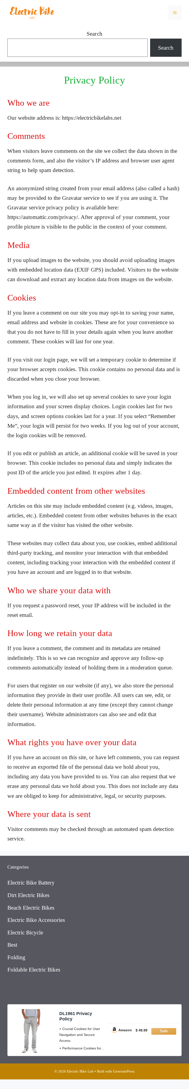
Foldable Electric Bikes (33, 970)
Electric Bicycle (25, 932)
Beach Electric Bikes (30, 908)
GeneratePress (124, 1071)
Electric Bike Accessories (36, 920)
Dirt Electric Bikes (28, 895)
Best (12, 945)
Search (94, 34)
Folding (16, 957)
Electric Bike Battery (31, 883)
